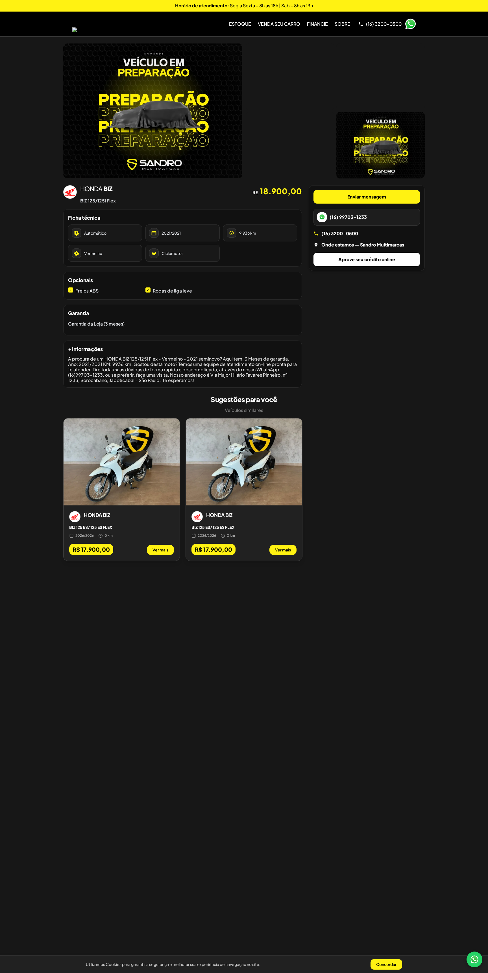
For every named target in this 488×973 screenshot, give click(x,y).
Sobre (342, 24)
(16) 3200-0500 (339, 233)
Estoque (240, 24)
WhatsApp (410, 24)
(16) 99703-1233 (348, 217)
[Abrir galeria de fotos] (152, 110)
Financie (317, 24)
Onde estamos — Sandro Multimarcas (362, 245)
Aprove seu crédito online (366, 259)
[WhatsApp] (474, 959)
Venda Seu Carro (279, 24)
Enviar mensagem (366, 197)
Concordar (386, 964)
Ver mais (160, 549)
